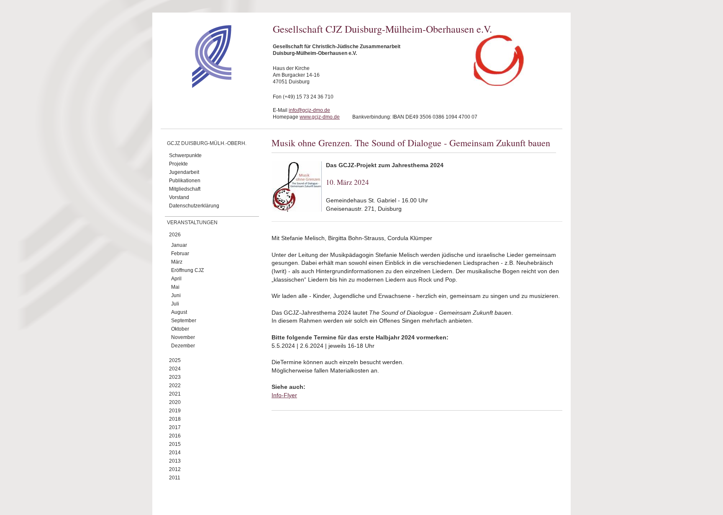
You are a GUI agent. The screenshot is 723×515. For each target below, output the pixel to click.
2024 (175, 369)
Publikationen (184, 181)
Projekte (178, 164)
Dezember (183, 346)
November (183, 337)
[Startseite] (197, 86)
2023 (175, 377)
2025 (175, 360)
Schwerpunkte (185, 155)
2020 (175, 402)
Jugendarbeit (184, 172)
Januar (179, 245)
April (176, 279)
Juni (176, 295)
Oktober (180, 329)
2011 (174, 478)
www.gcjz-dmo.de (320, 117)
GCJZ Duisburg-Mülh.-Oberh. (206, 143)
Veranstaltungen (192, 222)
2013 (175, 461)
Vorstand (179, 197)
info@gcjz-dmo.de (309, 110)
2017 (175, 427)
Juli (175, 304)
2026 (175, 235)
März (176, 262)
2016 (175, 436)
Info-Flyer (284, 395)
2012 (175, 469)
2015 (175, 444)
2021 (175, 394)
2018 (175, 419)
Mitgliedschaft (184, 189)
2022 (175, 385)
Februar (180, 253)
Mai (175, 287)
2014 (175, 452)
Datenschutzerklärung (194, 206)
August (179, 312)
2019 (175, 411)
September (183, 320)
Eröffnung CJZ (187, 270)
